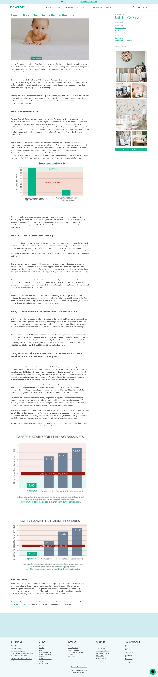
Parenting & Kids (120, 28)
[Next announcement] (156, 2)
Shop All (41, 646)
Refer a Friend (72, 657)
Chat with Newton (16, 648)
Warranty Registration (102, 651)
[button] (134, 7)
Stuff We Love (119, 38)
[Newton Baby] (17, 7)
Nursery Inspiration (45, 654)
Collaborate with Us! (45, 659)
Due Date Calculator (45, 652)
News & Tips (119, 25)
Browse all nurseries (131, 149)
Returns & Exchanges (74, 650)
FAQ (69, 646)
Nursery (117, 35)
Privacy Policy (100, 656)
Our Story (42, 648)
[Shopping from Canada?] (79, 2)
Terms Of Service (101, 658)
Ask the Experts (120, 33)
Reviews (109, 7)
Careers (41, 661)
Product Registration (102, 653)
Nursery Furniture (71, 7)
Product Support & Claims (75, 652)
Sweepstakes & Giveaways (124, 41)
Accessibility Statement (79, 667)
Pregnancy (118, 30)
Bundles (85, 7)
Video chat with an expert (18, 646)
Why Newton (97, 7)
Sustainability (43, 663)
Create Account (101, 648)
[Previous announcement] (2, 2)
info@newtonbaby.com (19, 604)
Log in (98, 646)
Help (139, 7)
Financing (71, 654)
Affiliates (42, 657)
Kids (57, 7)
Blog (40, 650)
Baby (47, 7)
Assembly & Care (73, 648)
